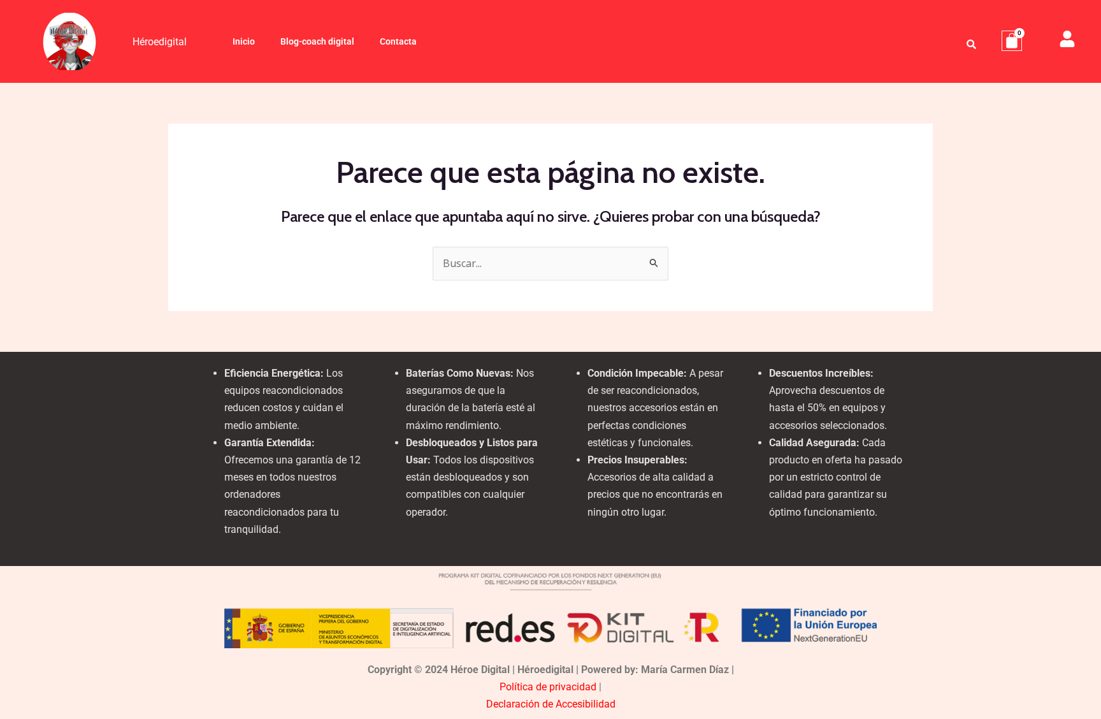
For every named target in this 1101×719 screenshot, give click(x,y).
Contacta (398, 41)
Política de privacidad (548, 687)
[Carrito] (1012, 41)
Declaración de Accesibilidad (550, 704)
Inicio (244, 41)
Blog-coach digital (317, 41)
